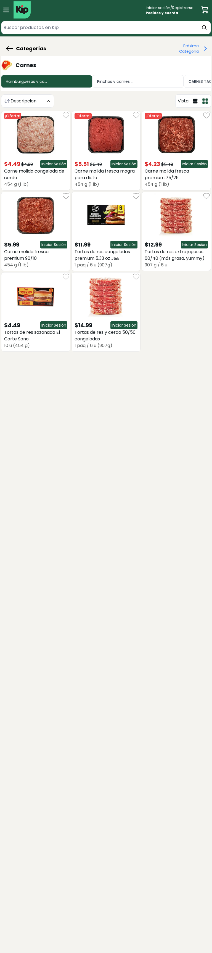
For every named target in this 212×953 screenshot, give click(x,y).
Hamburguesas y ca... (26, 81)
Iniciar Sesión (53, 164)
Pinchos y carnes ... (115, 81)
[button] (26, 48)
